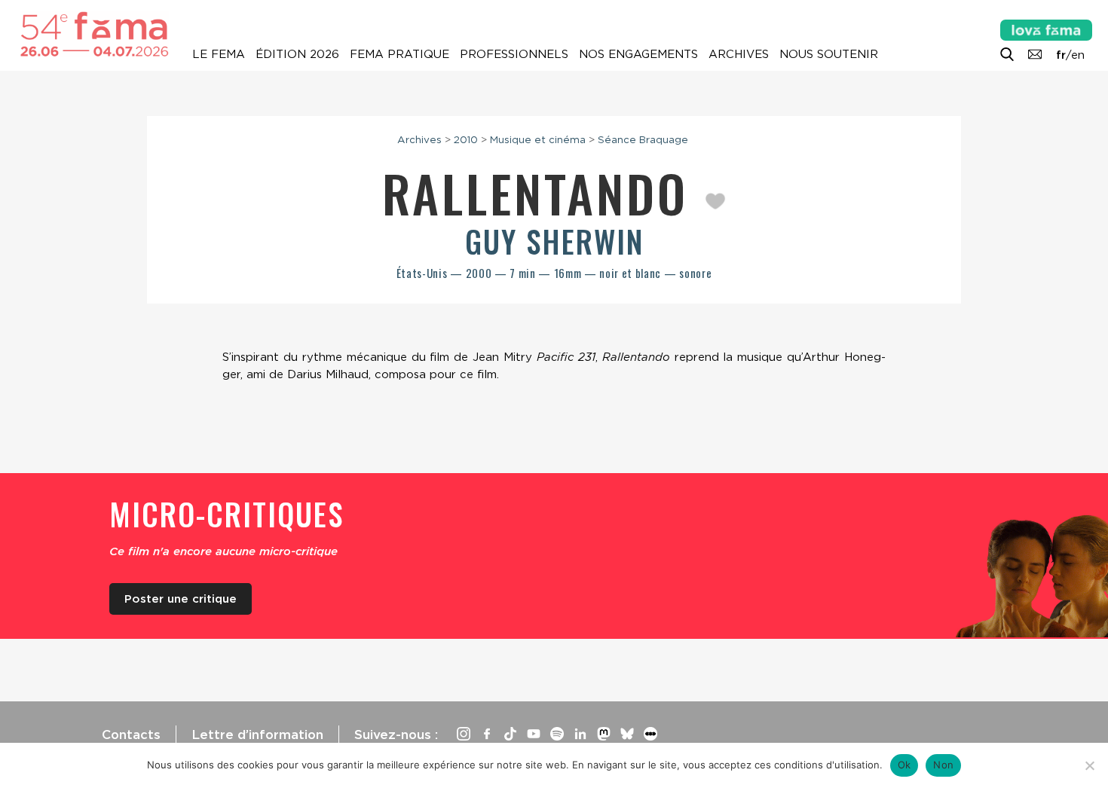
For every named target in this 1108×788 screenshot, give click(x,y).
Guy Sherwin (554, 241)
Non (943, 765)
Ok (904, 765)
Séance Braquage (643, 139)
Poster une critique (180, 599)
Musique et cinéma (538, 139)
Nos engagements (638, 54)
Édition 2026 (297, 54)
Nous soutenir (828, 54)
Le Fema (218, 54)
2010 (466, 139)
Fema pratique (399, 54)
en (1078, 55)
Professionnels (514, 54)
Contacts (131, 734)
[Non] (1089, 765)
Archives (739, 54)
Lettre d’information (257, 734)
